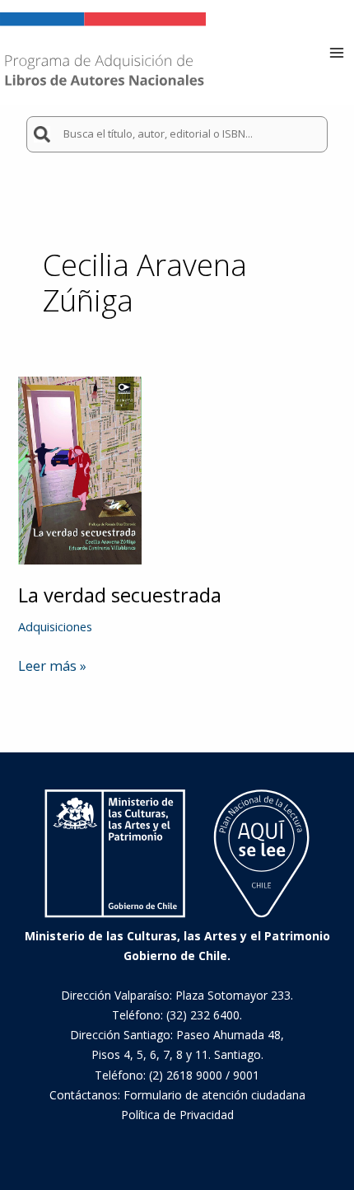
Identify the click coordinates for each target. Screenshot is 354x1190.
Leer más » (52, 666)
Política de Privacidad (177, 1114)
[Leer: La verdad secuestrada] (80, 469)
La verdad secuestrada (119, 595)
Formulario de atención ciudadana (214, 1095)
